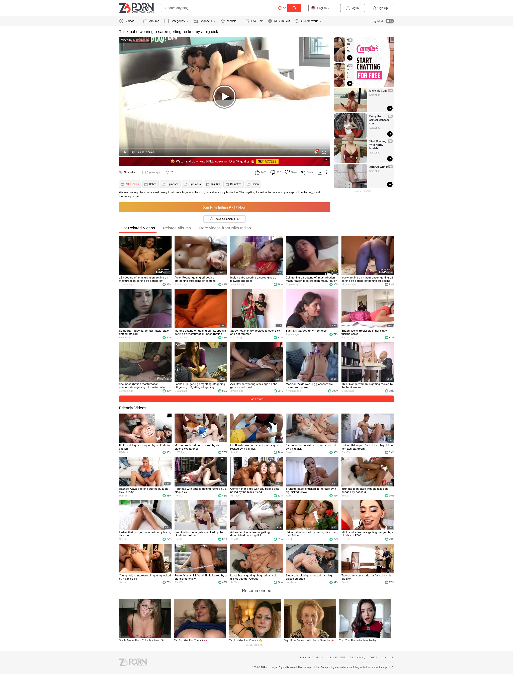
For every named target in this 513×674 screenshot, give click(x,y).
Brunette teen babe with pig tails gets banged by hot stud (364, 490)
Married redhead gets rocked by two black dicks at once (197, 447)
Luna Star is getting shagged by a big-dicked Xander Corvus (254, 577)
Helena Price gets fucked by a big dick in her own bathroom (367, 447)
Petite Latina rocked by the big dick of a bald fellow (311, 534)
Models (231, 21)
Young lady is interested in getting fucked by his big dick (145, 577)
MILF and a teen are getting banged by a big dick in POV (367, 534)
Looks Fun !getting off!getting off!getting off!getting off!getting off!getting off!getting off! (200, 385)
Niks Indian (141, 40)
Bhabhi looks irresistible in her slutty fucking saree (364, 332)
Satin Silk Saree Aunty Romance (306, 330)
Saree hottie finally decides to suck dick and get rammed (255, 332)
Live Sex (257, 21)
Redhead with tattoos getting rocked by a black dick (200, 490)
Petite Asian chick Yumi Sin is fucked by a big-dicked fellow (201, 577)
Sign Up (382, 8)
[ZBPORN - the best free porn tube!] (136, 8)
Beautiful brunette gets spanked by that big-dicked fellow (199, 534)
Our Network (309, 21)
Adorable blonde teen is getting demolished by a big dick (250, 534)
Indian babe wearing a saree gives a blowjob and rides (253, 279)
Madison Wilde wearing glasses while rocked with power (309, 385)
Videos (129, 21)
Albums (154, 21)
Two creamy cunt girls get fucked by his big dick (366, 577)
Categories (178, 21)
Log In (355, 8)
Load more (257, 399)
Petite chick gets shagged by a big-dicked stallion (145, 447)
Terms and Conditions (312, 657)
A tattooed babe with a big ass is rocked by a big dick (311, 447)
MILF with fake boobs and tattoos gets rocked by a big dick (254, 447)
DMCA (373, 657)
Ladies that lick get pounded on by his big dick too (145, 534)
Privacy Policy (357, 657)
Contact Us (388, 657)
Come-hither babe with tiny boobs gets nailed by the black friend (254, 490)
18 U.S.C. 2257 (336, 657)
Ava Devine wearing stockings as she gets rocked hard (253, 385)
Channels (206, 21)
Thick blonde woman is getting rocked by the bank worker (367, 385)
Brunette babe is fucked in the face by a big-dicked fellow (311, 490)
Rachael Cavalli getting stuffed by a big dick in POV (143, 490)
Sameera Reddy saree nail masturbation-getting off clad (145, 332)
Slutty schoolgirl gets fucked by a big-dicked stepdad (309, 577)
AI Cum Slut (282, 21)
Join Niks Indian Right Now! (224, 207)
